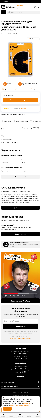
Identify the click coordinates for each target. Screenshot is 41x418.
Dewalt (23, 108)
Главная (3, 18)
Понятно (7, 409)
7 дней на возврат (10, 84)
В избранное (21, 89)
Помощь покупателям (9, 386)
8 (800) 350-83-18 (38, 7)
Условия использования (20, 340)
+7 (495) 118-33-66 (20, 353)
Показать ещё (20, 177)
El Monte (35, 7)
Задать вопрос (20, 234)
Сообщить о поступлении (20, 100)
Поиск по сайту (16, 12)
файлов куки (27, 403)
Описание (7, 121)
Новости (20, 376)
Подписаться (20, 326)
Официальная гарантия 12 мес (29, 84)
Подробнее (20, 277)
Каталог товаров (7, 382)
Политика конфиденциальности (20, 338)
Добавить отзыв (20, 208)
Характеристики (22, 121)
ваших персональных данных (19, 405)
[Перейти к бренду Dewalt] (7, 108)
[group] (20, 244)
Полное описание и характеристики (12, 114)
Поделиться (36, 89)
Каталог (3, 12)
